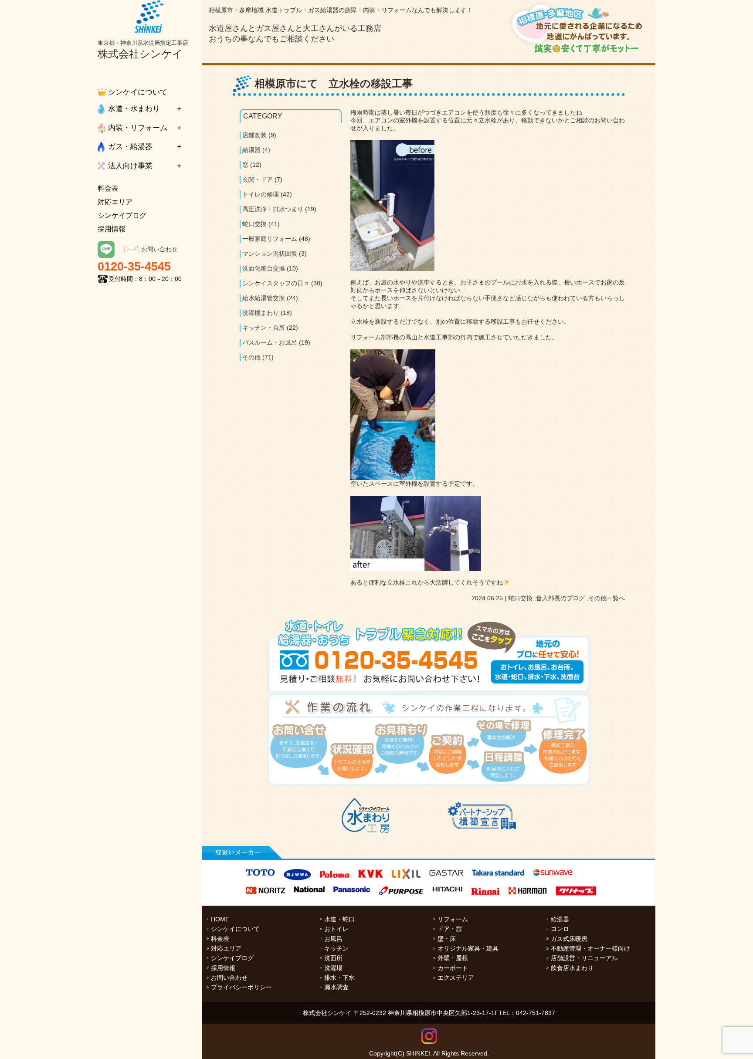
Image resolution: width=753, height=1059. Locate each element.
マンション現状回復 (269, 253)
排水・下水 (339, 977)
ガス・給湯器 (130, 146)
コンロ (560, 928)
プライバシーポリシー (241, 987)
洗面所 (333, 957)
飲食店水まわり (572, 967)
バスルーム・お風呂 (269, 342)
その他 (597, 598)
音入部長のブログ (560, 598)
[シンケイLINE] (106, 255)
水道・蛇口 (339, 919)
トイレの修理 (260, 194)
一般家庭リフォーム (269, 238)
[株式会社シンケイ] (149, 16)
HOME (220, 919)
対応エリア (115, 202)
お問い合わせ (159, 249)
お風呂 (333, 938)
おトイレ (336, 928)
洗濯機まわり (260, 312)
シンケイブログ (122, 215)
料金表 (108, 188)
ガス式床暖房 (569, 938)
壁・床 (447, 938)
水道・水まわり (134, 109)
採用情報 (112, 229)
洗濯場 (333, 967)
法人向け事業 (130, 166)
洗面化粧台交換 (263, 268)
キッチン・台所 (263, 327)
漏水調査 (336, 987)
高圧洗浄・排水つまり (272, 209)
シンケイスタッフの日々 (275, 283)
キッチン (336, 948)
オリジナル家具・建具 (468, 948)
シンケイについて (137, 92)
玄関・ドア (257, 179)
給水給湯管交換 (263, 297)
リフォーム (453, 919)
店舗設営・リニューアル (584, 957)
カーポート (453, 967)
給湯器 (251, 149)
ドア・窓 (450, 928)
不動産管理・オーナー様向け (590, 948)
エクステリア (456, 977)
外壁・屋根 (453, 957)
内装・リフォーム (137, 128)
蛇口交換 (520, 598)
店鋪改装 (254, 135)
